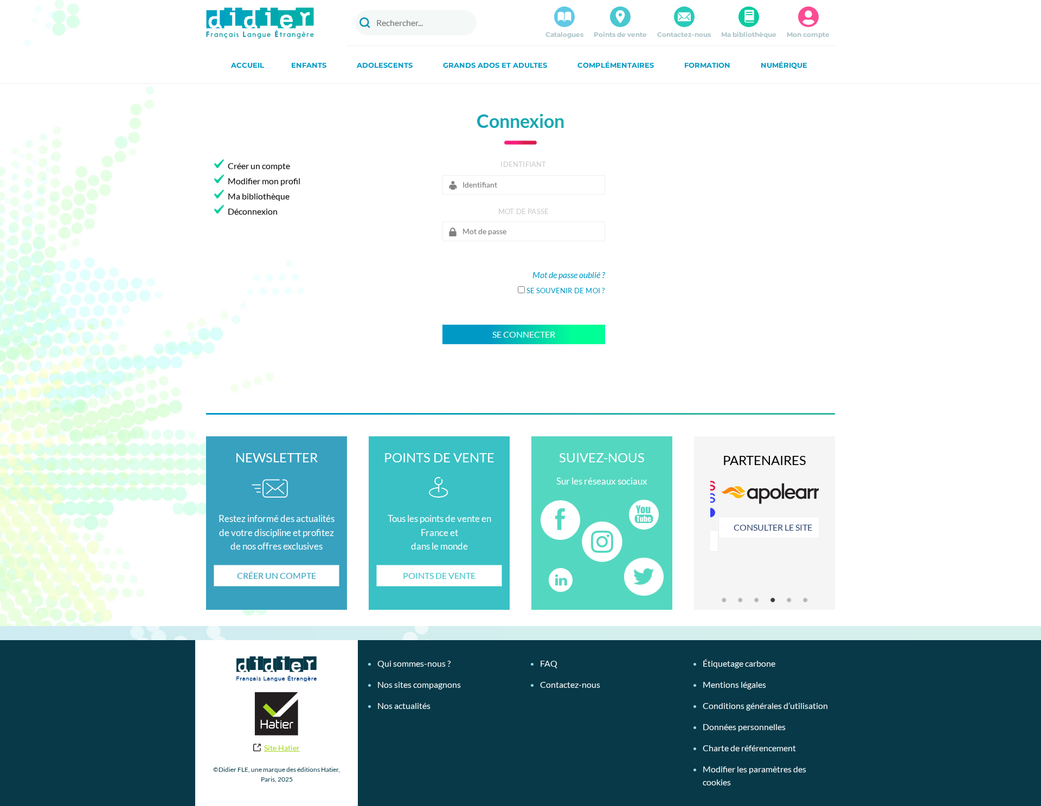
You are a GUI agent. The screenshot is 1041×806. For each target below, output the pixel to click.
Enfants (308, 65)
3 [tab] (756, 600)
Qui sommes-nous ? (414, 663)
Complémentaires (615, 65)
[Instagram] (602, 541)
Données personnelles (744, 726)
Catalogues (564, 34)
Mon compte (808, 34)
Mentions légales (734, 684)
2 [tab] (740, 600)
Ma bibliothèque (748, 34)
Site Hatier (282, 747)
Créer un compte (259, 165)
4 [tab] (772, 600)
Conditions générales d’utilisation (765, 705)
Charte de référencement (749, 748)
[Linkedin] (560, 580)
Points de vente (620, 34)
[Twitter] (644, 576)
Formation (707, 65)
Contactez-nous (684, 34)
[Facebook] (560, 520)
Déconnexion (253, 211)
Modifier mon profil (264, 181)
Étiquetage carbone (739, 663)
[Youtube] (644, 515)
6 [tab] (805, 600)
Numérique (784, 65)
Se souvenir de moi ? (565, 290)
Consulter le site (764, 527)
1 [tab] (723, 600)
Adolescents (385, 65)
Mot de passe (523, 211)
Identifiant (523, 164)
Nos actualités (403, 705)
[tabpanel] (764, 512)
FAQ (548, 663)
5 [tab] (788, 600)
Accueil (247, 65)
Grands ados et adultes (495, 65)
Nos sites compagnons (419, 684)
